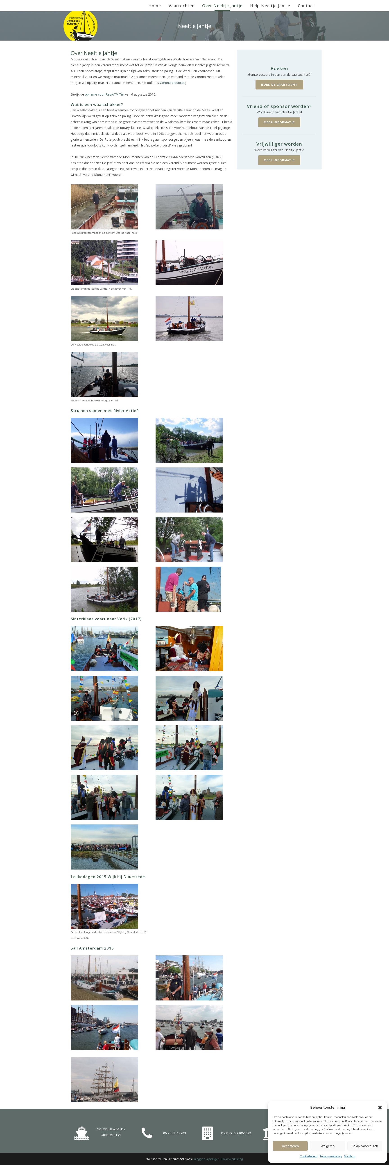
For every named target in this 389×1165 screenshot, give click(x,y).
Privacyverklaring (331, 1156)
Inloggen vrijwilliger (206, 1159)
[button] (380, 1107)
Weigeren (328, 1146)
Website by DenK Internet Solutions (169, 1159)
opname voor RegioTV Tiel (104, 94)
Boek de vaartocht (279, 84)
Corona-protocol (172, 82)
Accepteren (290, 1146)
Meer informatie (279, 122)
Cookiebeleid (308, 1156)
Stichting (349, 1156)
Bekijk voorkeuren (364, 1146)
